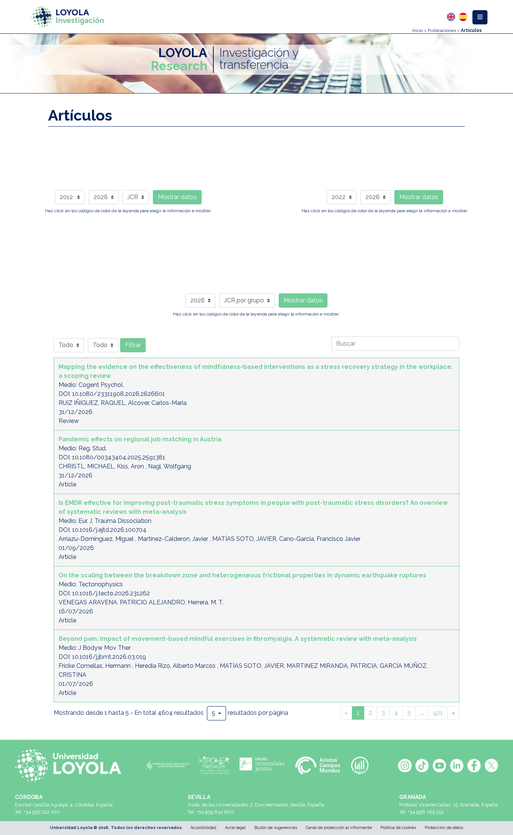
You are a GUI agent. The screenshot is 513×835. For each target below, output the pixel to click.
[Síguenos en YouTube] (439, 765)
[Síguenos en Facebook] (474, 765)
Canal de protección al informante (339, 827)
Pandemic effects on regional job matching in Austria (140, 439)
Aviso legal (235, 827)
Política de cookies (398, 827)
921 (438, 712)
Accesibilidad (203, 827)
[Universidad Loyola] (71, 765)
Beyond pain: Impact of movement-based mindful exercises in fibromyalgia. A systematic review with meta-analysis (238, 638)
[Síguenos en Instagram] (405, 765)
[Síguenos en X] (491, 765)
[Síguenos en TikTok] (422, 765)
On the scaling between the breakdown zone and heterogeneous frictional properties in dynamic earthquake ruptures (242, 575)
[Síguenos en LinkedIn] (456, 765)
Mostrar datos (177, 197)
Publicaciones (442, 30)
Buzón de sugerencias (275, 827)
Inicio (417, 30)
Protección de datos (444, 827)
